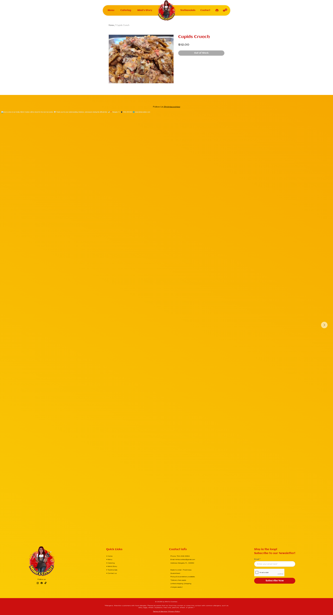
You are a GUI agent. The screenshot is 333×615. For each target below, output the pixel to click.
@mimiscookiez (172, 107)
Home (111, 25)
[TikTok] (45, 583)
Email (256, 559)
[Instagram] (37, 583)
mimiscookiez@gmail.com (185, 559)
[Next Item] (324, 325)
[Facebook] (41, 583)
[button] (111, 10)
